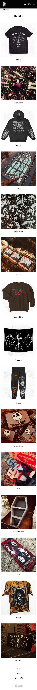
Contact (18, 673)
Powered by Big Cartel (18, 686)
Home (19, 669)
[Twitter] (15, 678)
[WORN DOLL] (10, 4)
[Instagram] (21, 678)
